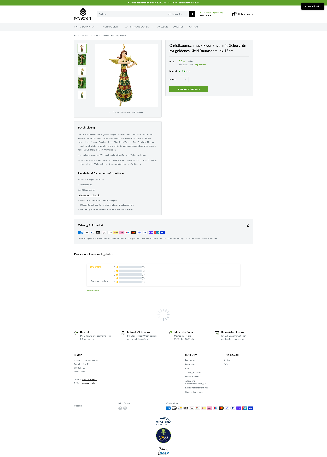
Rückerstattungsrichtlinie (196, 387)
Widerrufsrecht (192, 376)
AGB (187, 368)
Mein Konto (206, 15)
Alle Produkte (86, 35)
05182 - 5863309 (89, 379)
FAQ (226, 364)
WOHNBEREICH (110, 26)
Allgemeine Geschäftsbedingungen (195, 382)
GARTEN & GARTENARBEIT (137, 26)
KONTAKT (193, 26)
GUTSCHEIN (178, 26)
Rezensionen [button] (93, 290)
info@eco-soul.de (89, 383)
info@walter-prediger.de (89, 195)
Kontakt (227, 360)
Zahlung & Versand (193, 372)
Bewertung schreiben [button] (99, 281)
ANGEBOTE (162, 26)
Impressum (190, 364)
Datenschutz (191, 360)
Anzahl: (172, 79)
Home (76, 35)
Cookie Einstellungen (194, 392)
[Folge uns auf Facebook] (120, 408)
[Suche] (192, 14)
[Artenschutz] (163, 451)
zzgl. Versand (200, 64)
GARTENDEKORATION (84, 26)
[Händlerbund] (163, 421)
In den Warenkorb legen (189, 89)
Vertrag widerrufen (313, 6)
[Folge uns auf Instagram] (125, 408)
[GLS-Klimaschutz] (163, 435)
